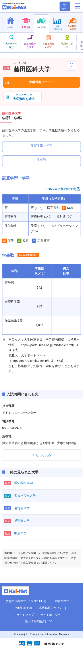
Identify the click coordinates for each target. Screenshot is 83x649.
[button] (78, 42)
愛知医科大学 (23, 483)
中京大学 (20, 533)
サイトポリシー (51, 614)
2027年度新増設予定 (61, 189)
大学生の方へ (63, 601)
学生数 (41, 159)
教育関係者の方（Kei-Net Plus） (27, 601)
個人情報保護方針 (36, 621)
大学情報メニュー (41, 82)
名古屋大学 (22, 508)
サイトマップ (25, 614)
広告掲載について (50, 608)
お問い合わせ (24, 608)
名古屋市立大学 (25, 495)
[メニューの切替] (77, 6)
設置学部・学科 (41, 145)
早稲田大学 (22, 520)
